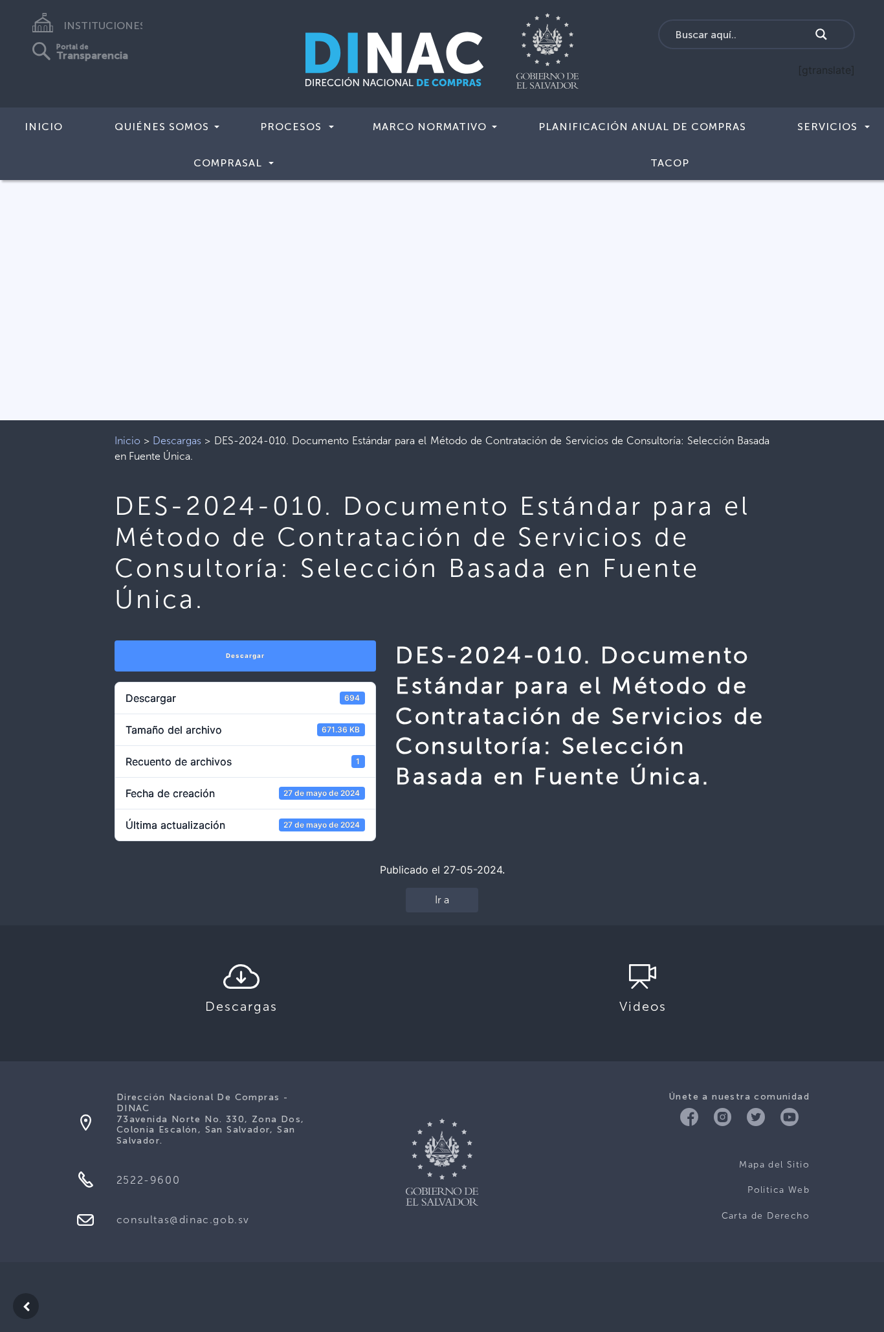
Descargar (245, 655)
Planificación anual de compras (642, 126)
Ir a (442, 900)
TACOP (669, 163)
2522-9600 (148, 1180)
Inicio (44, 126)
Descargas (177, 441)
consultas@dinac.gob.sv (183, 1219)
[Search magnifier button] (821, 34)
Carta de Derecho (766, 1215)
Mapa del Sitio (774, 1164)
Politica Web (778, 1189)
